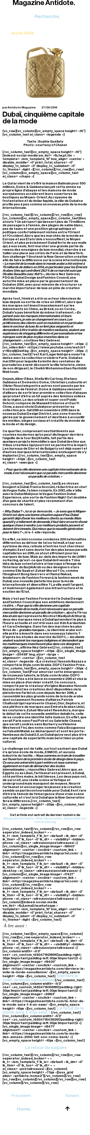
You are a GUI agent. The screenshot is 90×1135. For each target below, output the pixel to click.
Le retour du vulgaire (46, 1047)
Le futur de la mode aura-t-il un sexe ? (43, 1010)
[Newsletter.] (22, 29)
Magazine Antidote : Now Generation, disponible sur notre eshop (45, 820)
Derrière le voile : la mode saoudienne (40, 977)
